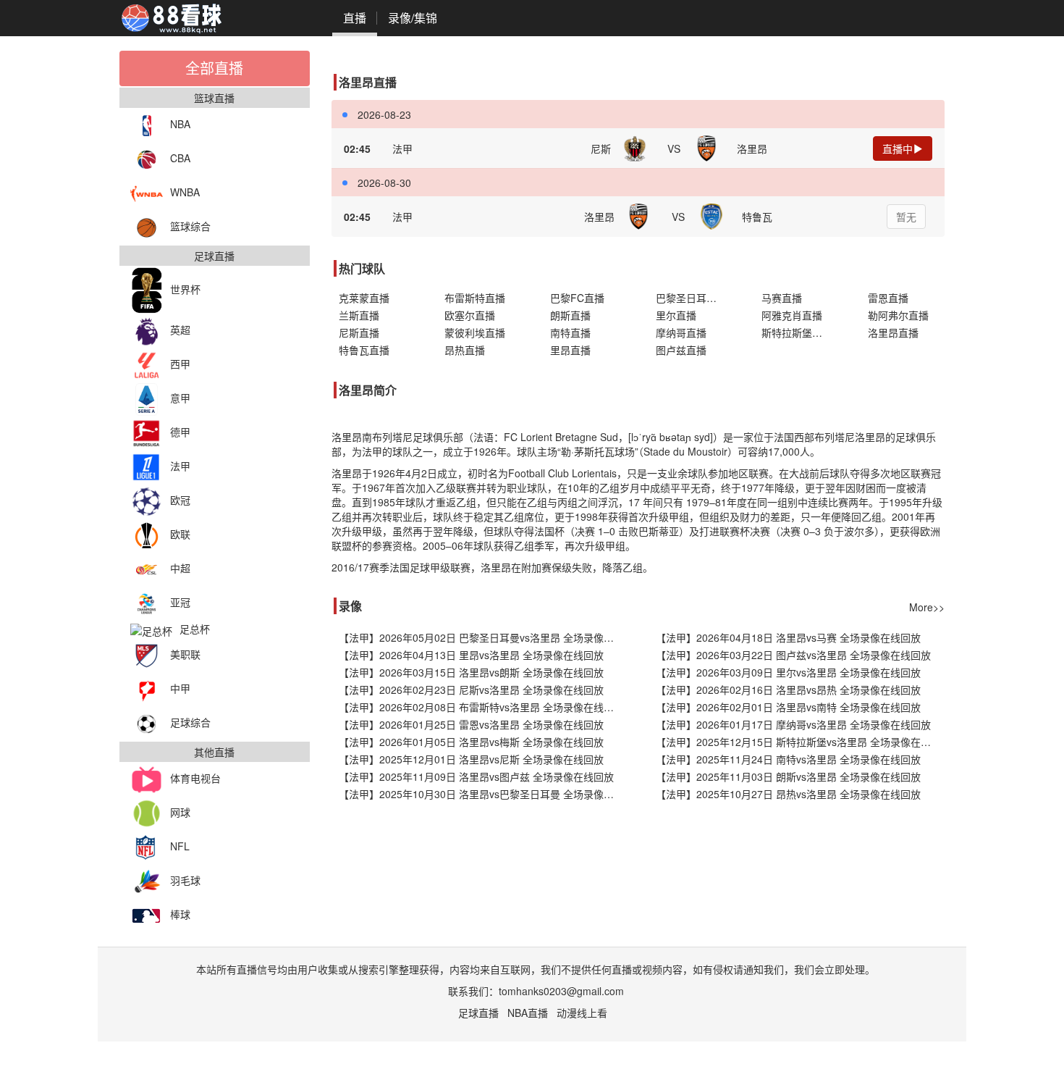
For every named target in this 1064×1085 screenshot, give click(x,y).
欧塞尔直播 (469, 315)
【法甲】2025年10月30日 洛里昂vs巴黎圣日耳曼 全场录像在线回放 (483, 794)
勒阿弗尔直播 (898, 315)
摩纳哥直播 (681, 332)
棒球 (180, 914)
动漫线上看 (582, 1012)
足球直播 (478, 1012)
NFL (180, 846)
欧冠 (180, 500)
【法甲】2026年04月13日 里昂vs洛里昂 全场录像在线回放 (471, 655)
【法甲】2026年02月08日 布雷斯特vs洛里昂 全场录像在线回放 (481, 707)
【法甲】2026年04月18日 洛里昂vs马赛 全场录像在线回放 (788, 637)
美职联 (185, 654)
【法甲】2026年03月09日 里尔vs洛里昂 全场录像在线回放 (788, 672)
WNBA (185, 192)
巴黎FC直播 (577, 297)
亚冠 (180, 602)
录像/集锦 (412, 17)
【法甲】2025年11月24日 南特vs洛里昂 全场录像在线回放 (788, 759)
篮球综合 (190, 226)
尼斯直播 (359, 332)
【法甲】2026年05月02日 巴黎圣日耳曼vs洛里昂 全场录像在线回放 (483, 637)
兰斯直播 (359, 315)
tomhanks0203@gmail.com (561, 991)
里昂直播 (570, 350)
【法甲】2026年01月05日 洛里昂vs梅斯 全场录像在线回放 (471, 741)
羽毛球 (185, 880)
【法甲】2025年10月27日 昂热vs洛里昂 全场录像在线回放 (788, 794)
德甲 (180, 431)
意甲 (180, 397)
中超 (180, 568)
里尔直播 (676, 315)
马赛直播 (781, 297)
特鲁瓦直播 (364, 350)
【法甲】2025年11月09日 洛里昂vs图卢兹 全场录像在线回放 (476, 776)
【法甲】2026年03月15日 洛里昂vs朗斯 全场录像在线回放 (471, 672)
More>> (927, 607)
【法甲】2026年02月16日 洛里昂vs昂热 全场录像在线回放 (788, 689)
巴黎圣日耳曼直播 (694, 297)
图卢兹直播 (681, 350)
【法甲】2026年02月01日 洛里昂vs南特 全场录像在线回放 (788, 707)
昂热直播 (464, 350)
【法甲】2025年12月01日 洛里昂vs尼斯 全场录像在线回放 (471, 759)
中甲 (180, 688)
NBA (180, 124)
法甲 (180, 465)
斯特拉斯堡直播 (796, 332)
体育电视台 (195, 778)
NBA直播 (527, 1012)
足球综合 (190, 722)
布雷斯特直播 (474, 297)
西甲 (180, 363)
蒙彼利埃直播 (474, 332)
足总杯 (195, 628)
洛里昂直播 (893, 332)
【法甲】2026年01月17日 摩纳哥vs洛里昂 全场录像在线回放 (793, 724)
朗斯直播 (570, 315)
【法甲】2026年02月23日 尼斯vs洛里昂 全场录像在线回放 (471, 689)
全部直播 (214, 67)
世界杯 (185, 289)
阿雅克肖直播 (791, 315)
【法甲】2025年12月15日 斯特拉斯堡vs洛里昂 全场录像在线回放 (800, 741)
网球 (180, 812)
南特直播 (570, 332)
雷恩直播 (888, 297)
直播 (354, 17)
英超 (180, 329)
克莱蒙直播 (364, 297)
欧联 (180, 534)
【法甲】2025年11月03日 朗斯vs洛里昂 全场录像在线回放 (788, 776)
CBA (180, 158)
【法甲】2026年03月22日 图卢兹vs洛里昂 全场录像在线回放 (793, 655)
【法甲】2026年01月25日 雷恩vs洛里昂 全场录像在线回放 (471, 724)
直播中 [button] (897, 148)
